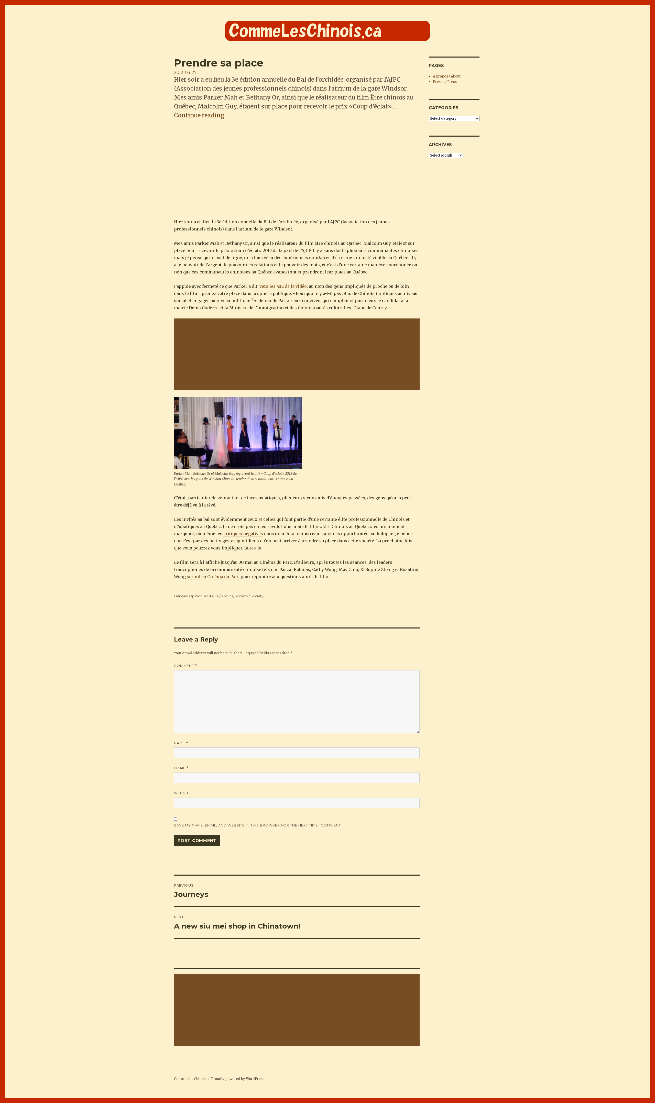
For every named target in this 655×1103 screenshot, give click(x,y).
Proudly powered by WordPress (237, 1079)
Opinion (195, 596)
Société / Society (249, 596)
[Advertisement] (298, 355)
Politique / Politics (218, 596)
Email (181, 768)
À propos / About (447, 76)
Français (181, 596)
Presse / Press (445, 82)
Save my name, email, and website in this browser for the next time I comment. (258, 825)
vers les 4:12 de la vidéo (283, 286)
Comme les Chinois (190, 1079)
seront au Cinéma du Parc (213, 576)
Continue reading (199, 115)
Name (181, 743)
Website (182, 793)
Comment (185, 666)
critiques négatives (243, 533)
